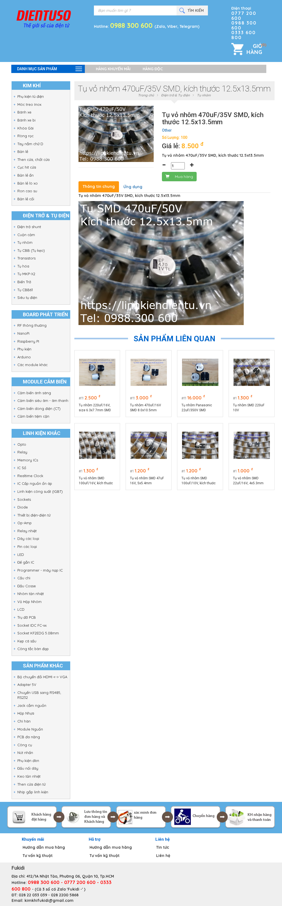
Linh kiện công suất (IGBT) (40, 491)
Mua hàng (184, 176)
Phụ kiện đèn (28, 760)
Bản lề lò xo (27, 183)
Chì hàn (24, 721)
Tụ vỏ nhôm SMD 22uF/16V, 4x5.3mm (248, 480)
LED (20, 554)
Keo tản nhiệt (28, 776)
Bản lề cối (25, 199)
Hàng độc (153, 68)
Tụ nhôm (24, 242)
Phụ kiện (24, 349)
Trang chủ (146, 95)
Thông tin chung (99, 186)
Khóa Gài (25, 128)
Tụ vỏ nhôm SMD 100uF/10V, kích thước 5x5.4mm (198, 481)
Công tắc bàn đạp (33, 649)
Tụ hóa (23, 266)
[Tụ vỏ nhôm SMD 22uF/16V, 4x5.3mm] (252, 445)
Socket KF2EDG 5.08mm (38, 633)
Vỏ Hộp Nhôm (29, 601)
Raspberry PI (28, 341)
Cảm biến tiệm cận (33, 416)
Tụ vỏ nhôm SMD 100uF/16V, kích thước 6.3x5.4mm (96, 481)
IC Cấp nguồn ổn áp (34, 483)
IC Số (21, 468)
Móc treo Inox (29, 104)
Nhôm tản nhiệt (30, 593)
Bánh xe (24, 112)
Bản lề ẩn (25, 175)
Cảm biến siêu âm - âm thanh (42, 400)
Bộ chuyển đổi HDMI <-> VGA (42, 677)
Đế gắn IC (25, 562)
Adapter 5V (26, 684)
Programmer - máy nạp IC (40, 570)
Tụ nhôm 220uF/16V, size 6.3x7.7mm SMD (95, 407)
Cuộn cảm (26, 234)
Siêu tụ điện (27, 297)
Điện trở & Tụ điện (175, 95)
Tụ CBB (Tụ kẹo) (31, 250)
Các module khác (32, 365)
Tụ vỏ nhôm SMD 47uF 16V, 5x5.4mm (147, 480)
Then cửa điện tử (31, 784)
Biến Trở (24, 282)
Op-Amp (24, 523)
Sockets (24, 499)
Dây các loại (28, 538)
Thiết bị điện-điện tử (33, 515)
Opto (21, 444)
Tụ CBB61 (25, 290)
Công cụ (24, 745)
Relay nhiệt (27, 531)
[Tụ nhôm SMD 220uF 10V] (252, 372)
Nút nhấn (25, 752)
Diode (22, 507)
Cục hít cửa (26, 167)
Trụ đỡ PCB (26, 617)
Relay (22, 452)
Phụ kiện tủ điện (30, 96)
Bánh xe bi (26, 120)
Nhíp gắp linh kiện (32, 792)
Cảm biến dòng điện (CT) (39, 408)
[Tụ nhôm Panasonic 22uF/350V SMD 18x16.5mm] (200, 372)
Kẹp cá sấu (26, 641)
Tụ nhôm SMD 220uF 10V (248, 407)
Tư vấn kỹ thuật (38, 855)
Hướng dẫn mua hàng (44, 847)
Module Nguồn (30, 729)
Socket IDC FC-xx (32, 625)
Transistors (26, 258)
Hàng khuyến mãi (113, 68)
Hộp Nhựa (25, 713)
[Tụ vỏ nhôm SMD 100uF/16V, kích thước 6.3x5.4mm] (97, 445)
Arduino (24, 357)
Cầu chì (23, 578)
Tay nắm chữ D (30, 144)
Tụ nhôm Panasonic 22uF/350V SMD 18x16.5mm (196, 408)
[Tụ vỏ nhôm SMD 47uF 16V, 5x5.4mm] (149, 445)
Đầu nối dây (27, 768)
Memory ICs (27, 460)
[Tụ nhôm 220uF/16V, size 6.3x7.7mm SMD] (97, 372)
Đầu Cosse (26, 586)
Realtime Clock (30, 476)
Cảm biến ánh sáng (34, 393)
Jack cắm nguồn (31, 705)
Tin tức (162, 847)
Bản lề (22, 151)
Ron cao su (27, 191)
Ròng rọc (25, 136)
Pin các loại (27, 546)
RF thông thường (32, 325)
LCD (21, 609)
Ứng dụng (132, 186)
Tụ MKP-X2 (26, 274)
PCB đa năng (28, 737)
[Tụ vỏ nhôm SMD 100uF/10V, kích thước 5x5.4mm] (200, 445)
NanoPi (23, 333)
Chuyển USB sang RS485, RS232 (39, 695)
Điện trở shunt (29, 227)
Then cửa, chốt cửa (33, 159)
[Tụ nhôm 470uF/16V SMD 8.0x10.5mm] (149, 372)
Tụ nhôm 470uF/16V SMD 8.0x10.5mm (145, 407)
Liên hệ (163, 855)
